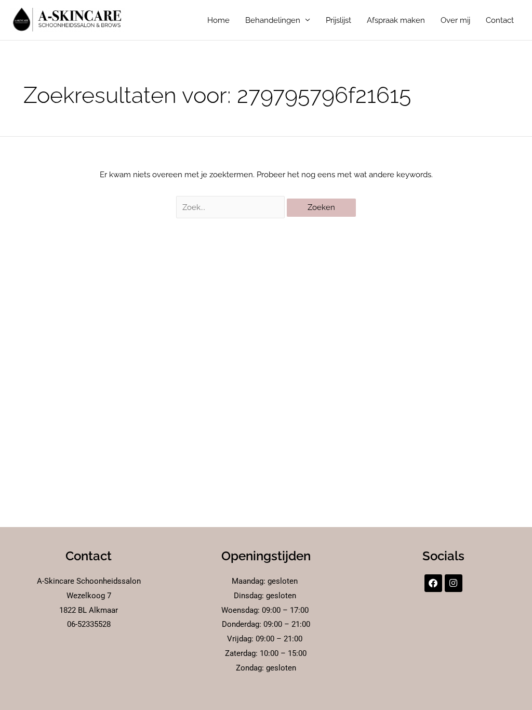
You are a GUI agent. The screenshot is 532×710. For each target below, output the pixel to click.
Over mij (455, 20)
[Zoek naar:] (231, 207)
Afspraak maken (396, 20)
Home (218, 20)
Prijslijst (338, 20)
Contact (500, 20)
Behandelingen (272, 20)
